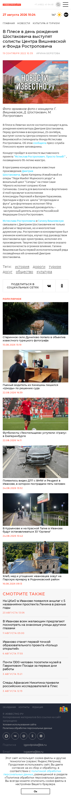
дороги (39, 266)
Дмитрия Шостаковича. (18, 172)
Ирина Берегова (48, 53)
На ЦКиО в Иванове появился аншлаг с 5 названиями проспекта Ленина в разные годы (34, 604)
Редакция (37, 707)
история (22, 266)
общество (24, 271)
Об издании (9, 707)
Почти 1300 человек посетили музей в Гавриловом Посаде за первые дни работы (32, 666)
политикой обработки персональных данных (32, 772)
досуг (7, 271)
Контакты (24, 707)
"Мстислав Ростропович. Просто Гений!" (40, 156)
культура (44, 271)
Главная (9, 23)
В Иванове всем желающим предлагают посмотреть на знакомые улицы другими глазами (34, 625)
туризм (55, 266)
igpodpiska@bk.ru (35, 744)
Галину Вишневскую (51, 220)
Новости (23, 23)
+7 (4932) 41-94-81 (44, 4)
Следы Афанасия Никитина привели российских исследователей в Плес (31, 684)
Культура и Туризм (46, 23)
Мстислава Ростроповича (19, 220)
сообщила (39, 143)
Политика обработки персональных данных (27, 728)
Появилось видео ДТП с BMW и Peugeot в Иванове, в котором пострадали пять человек (34, 482)
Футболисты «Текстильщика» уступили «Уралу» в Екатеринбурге (34, 434)
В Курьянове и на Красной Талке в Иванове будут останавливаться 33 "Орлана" (33, 530)
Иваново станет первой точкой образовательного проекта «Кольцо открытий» (30, 645)
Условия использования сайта (19, 724)
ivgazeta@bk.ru (33, 751)
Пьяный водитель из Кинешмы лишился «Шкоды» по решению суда (30, 386)
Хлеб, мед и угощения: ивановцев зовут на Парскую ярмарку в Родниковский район (32, 578)
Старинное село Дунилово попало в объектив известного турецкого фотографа (34, 339)
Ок (35, 791)
